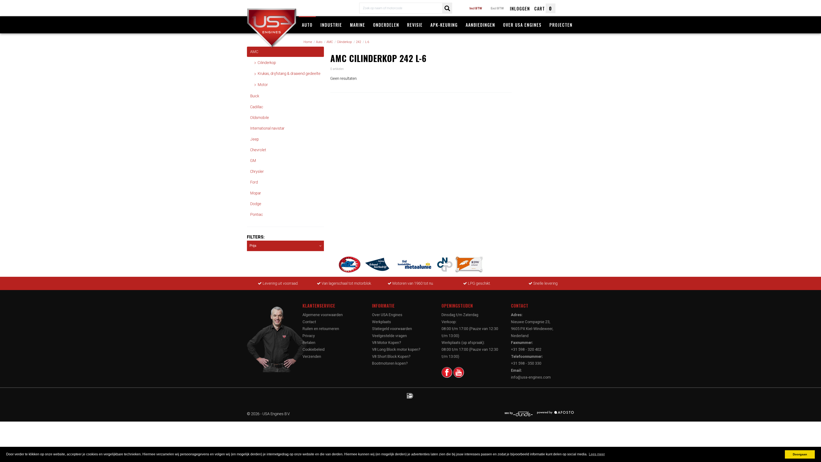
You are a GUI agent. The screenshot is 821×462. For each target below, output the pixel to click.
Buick (254, 96)
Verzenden (312, 356)
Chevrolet (258, 150)
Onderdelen (386, 25)
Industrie (331, 25)
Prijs (253, 246)
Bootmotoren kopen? (390, 363)
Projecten (561, 25)
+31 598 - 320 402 (526, 349)
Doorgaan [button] (800, 454)
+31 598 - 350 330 (526, 363)
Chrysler (257, 171)
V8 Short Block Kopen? (391, 356)
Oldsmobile (259, 117)
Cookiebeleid (314, 349)
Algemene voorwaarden (323, 314)
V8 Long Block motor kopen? (396, 349)
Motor (263, 84)
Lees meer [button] (597, 454)
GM (253, 160)
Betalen (309, 342)
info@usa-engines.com (531, 377)
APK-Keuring (444, 25)
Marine (357, 25)
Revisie (415, 25)
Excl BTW (497, 8)
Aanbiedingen (480, 25)
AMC (254, 51)
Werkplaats (381, 322)
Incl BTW (476, 8)
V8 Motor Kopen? (386, 342)
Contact (309, 322)
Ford (254, 182)
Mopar (255, 193)
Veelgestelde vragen (389, 335)
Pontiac (256, 214)
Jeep (254, 139)
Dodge (255, 203)
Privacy (309, 335)
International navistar (267, 128)
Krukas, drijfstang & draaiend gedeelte (289, 73)
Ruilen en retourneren (321, 328)
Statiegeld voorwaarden (392, 328)
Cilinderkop (267, 62)
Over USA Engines (522, 25)
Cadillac (256, 107)
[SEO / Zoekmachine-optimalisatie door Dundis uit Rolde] (520, 414)
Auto (307, 25)
